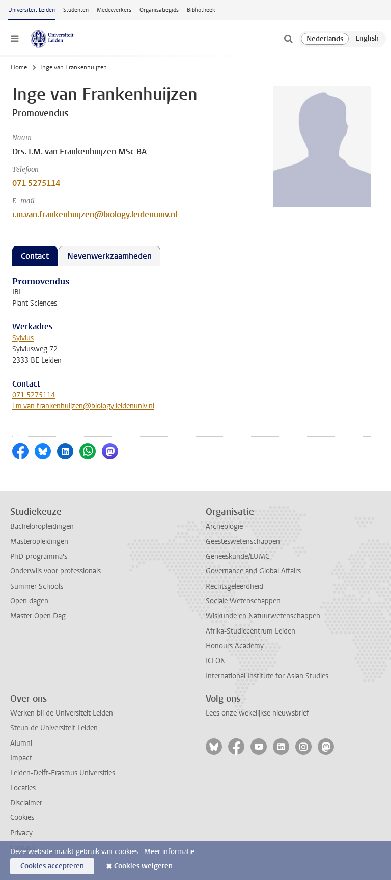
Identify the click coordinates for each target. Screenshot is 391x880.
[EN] (367, 39)
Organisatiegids (159, 10)
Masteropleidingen (39, 541)
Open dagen (29, 601)
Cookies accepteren (52, 866)
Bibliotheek (201, 10)
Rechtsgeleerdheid (234, 586)
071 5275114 (36, 183)
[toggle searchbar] (288, 39)
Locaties (23, 788)
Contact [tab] (35, 256)
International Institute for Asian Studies (267, 676)
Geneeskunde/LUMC (237, 556)
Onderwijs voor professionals (55, 571)
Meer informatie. (170, 852)
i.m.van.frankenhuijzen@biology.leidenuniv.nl (94, 214)
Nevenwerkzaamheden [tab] (109, 256)
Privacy (21, 833)
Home (19, 67)
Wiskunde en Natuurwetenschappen (263, 616)
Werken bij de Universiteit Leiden (61, 713)
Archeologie (224, 526)
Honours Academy (235, 646)
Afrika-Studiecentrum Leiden (250, 631)
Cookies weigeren (143, 866)
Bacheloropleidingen (42, 526)
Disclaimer (26, 803)
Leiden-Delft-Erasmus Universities (62, 773)
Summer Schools (36, 586)
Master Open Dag (38, 616)
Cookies (22, 817)
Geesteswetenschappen (243, 541)
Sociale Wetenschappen (243, 601)
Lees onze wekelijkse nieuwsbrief (257, 713)
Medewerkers (114, 10)
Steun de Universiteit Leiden (54, 728)
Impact (21, 758)
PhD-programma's (38, 556)
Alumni (21, 743)
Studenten (76, 10)
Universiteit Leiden (31, 10)
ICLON (216, 661)
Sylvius (23, 338)
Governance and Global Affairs (253, 571)
